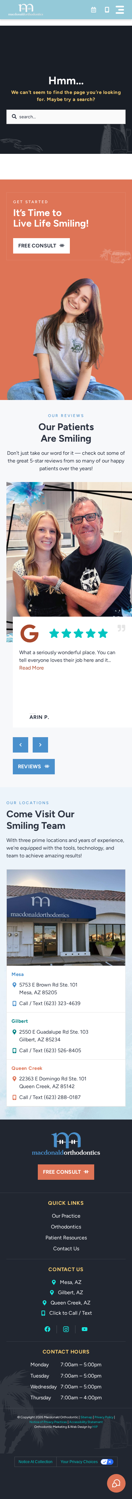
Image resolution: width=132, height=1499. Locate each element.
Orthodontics (66, 1227)
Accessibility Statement (86, 1422)
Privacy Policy (104, 1417)
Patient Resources (66, 1238)
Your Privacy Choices (79, 1462)
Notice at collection (36, 1462)
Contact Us (66, 1248)
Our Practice (66, 1216)
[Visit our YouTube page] (84, 1329)
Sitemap (86, 1417)
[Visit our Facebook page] (47, 1329)
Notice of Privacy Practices (48, 1422)
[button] (120, 9)
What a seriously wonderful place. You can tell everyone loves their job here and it (67, 660)
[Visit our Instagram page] (66, 1329)
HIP (95, 1427)
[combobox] (66, 117)
